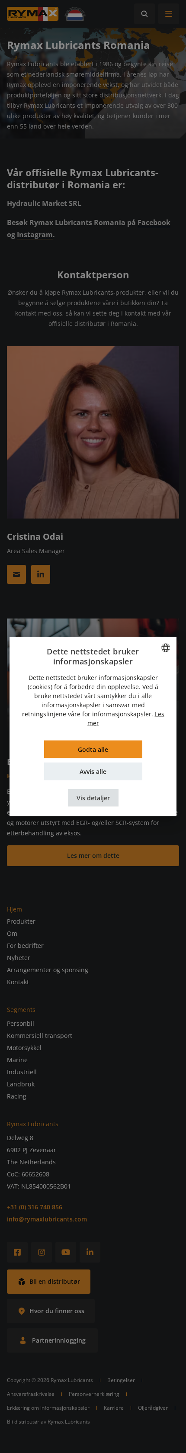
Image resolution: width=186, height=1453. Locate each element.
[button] (93, 798)
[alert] (93, 726)
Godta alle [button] (93, 749)
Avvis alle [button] (93, 771)
